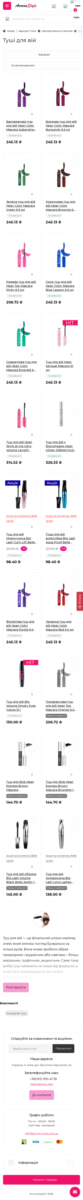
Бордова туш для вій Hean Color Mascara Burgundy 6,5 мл (61, 125)
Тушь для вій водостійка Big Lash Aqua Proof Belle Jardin (60, 538)
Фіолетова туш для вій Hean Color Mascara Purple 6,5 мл (20, 626)
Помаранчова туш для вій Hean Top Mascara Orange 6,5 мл (60, 706)
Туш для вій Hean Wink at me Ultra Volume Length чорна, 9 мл (19, 446)
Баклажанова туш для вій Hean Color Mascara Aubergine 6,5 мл (20, 126)
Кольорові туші (16, 1013)
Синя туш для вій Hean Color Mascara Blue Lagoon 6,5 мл (60, 286)
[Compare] (34, 94)
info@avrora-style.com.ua (41, 1133)
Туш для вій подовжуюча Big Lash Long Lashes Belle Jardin (58, 878)
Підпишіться (63, 1048)
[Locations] (54, 6)
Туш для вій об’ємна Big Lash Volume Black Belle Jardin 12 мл (21, 878)
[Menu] (7, 6)
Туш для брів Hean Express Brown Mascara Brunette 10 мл (60, 786)
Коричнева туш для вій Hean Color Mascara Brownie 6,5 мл (61, 206)
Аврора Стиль (27, 30)
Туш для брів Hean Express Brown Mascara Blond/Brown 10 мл (20, 786)
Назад (11, 30)
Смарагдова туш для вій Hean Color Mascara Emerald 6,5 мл (21, 366)
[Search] (7, 19)
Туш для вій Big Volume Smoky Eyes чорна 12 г (21, 706)
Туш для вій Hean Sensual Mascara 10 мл (59, 366)
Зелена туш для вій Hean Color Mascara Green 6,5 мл (20, 206)
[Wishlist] (34, 86)
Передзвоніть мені (41, 1084)
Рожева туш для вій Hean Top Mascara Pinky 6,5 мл (21, 286)
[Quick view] (34, 79)
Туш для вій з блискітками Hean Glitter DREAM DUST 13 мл (61, 446)
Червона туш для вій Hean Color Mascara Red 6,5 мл (60, 625)
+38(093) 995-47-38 (43, 1079)
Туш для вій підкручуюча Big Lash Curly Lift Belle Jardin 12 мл (20, 538)
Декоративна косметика (57, 30)
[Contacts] (65, 6)
